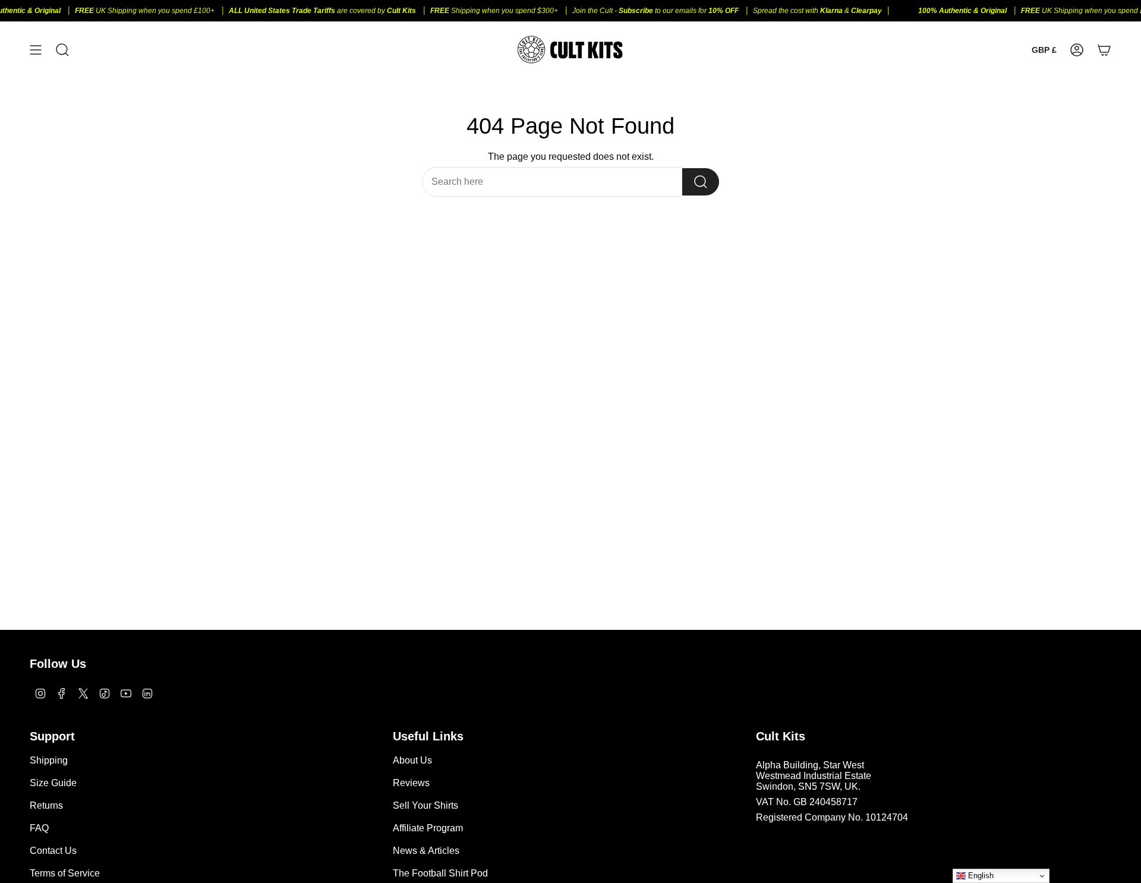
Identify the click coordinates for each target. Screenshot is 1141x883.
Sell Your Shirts (425, 805)
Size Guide (53, 783)
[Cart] (1104, 49)
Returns (46, 805)
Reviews (411, 783)
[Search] (700, 181)
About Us (412, 760)
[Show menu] (36, 49)
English (980, 875)
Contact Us (53, 851)
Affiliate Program (428, 828)
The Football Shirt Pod (440, 873)
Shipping (49, 760)
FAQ (39, 828)
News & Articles (426, 851)
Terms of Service (65, 873)
